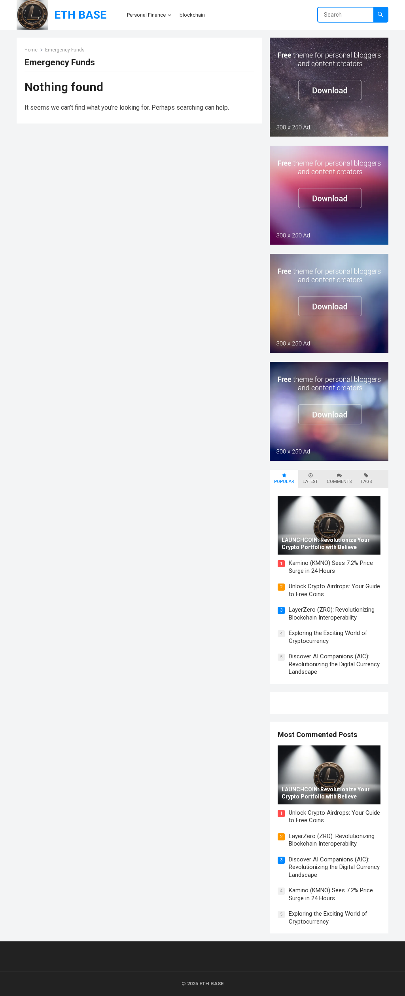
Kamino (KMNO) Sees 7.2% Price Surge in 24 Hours (331, 566)
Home (31, 50)
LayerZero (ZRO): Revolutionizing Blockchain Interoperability (332, 613)
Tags (366, 481)
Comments (339, 481)
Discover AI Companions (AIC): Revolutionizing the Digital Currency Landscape (334, 664)
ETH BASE (80, 14)
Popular (284, 481)
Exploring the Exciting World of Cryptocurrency (328, 636)
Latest (310, 481)
